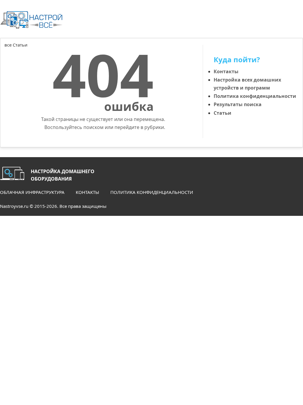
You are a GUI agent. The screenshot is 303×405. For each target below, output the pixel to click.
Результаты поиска (238, 104)
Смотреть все (287, 51)
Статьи (222, 113)
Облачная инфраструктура (32, 192)
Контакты (226, 71)
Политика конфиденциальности (255, 96)
